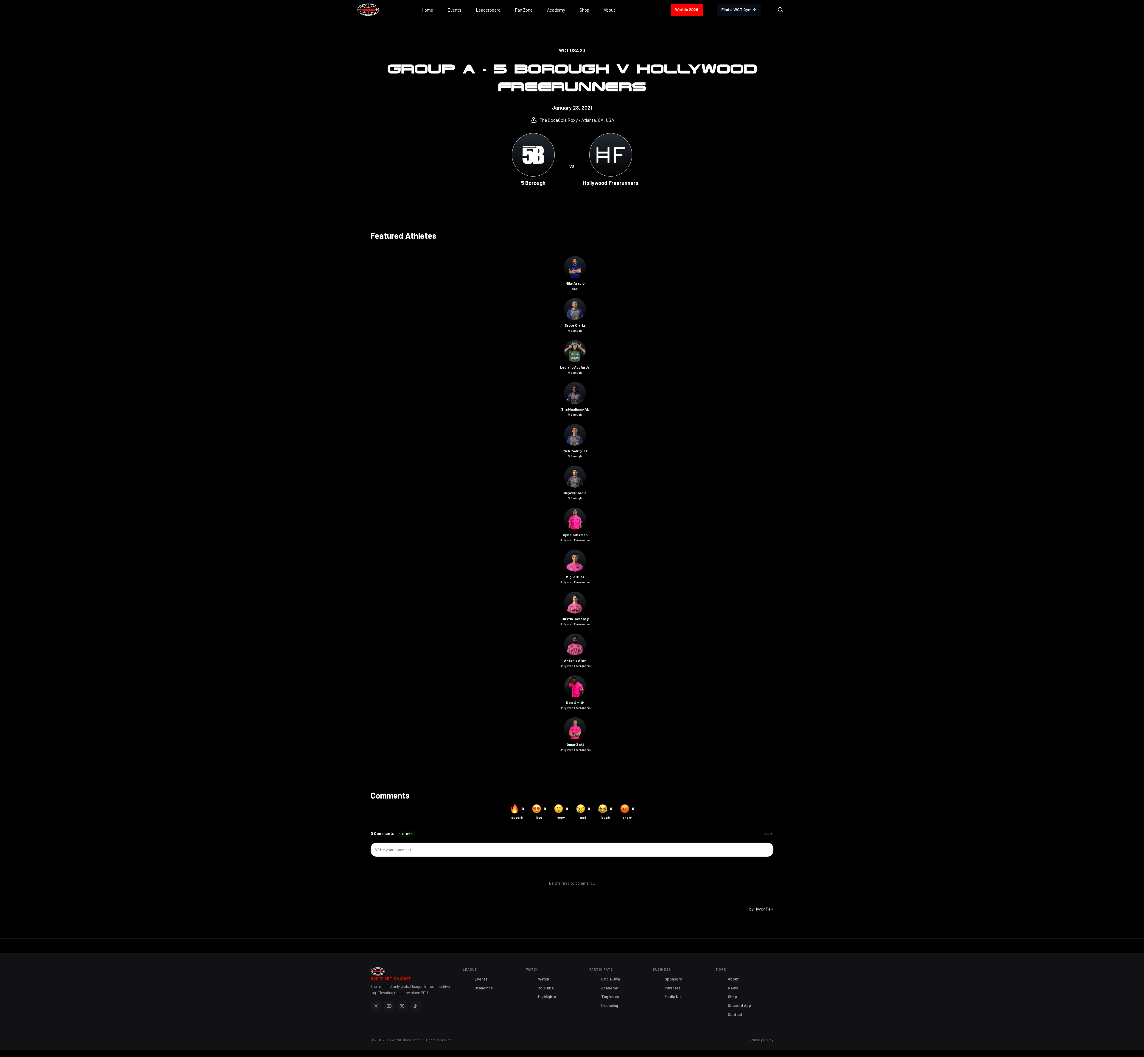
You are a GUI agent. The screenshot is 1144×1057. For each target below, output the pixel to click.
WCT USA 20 (572, 50)
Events (481, 979)
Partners (672, 988)
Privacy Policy (761, 1040)
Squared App (739, 1005)
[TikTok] (415, 1006)
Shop (732, 996)
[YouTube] (389, 1006)
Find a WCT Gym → (738, 9)
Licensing (609, 1005)
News (733, 988)
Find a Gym (610, 979)
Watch (543, 979)
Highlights (547, 996)
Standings (484, 988)
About (733, 979)
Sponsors (673, 979)
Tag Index (610, 996)
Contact (735, 1014)
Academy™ (610, 988)
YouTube (546, 988)
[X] (402, 1006)
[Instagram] (376, 1006)
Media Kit (673, 996)
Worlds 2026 (686, 9)
